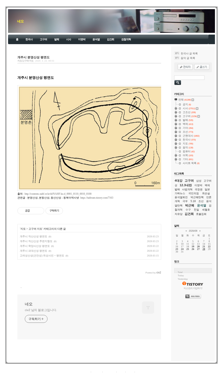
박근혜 (189, 205)
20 (198, 246)
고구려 (43, 39)
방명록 (121, 371)
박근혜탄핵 (197, 197)
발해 (56, 39)
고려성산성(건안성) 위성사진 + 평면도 (42, 255)
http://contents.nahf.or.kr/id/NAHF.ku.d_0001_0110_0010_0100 (58, 193)
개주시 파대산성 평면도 (33, 250)
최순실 (206, 193)
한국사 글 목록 (189, 53)
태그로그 (96, 371)
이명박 (81, 39)
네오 (20, 21)
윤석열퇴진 (181, 197)
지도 (23, 228)
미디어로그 (109, 371)
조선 (201, 201)
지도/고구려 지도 (25, 60)
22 (209, 246)
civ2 (86, 376)
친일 (196, 209)
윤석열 (96, 39)
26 (193, 249)
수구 (188, 209)
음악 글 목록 (188, 58)
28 (204, 249)
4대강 (178, 180)
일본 (207, 189)
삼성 (198, 180)
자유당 (178, 214)
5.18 (193, 201)
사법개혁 (187, 189)
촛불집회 (201, 214)
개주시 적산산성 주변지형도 (36, 241)
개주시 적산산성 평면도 (33, 236)
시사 (68, 39)
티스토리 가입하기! (193, 288)
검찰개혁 (126, 39)
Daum (114, 376)
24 (182, 249)
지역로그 (85, 371)
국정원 (199, 189)
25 (187, 249)
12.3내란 (186, 185)
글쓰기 (139, 371)
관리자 (130, 371)
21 (204, 246)
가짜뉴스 (180, 193)
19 (193, 246)
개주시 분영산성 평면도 (33, 57)
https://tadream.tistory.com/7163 (96, 197)
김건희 (110, 39)
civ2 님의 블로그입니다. (41, 310)
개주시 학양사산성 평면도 (35, 246)
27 (198, 249)
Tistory (135, 376)
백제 (207, 185)
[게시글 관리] (39, 211)
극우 (185, 201)
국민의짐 (193, 193)
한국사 (29, 39)
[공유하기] (34, 211)
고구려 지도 (35, 228)
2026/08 (193, 230)
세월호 (206, 209)
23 (177, 249)
